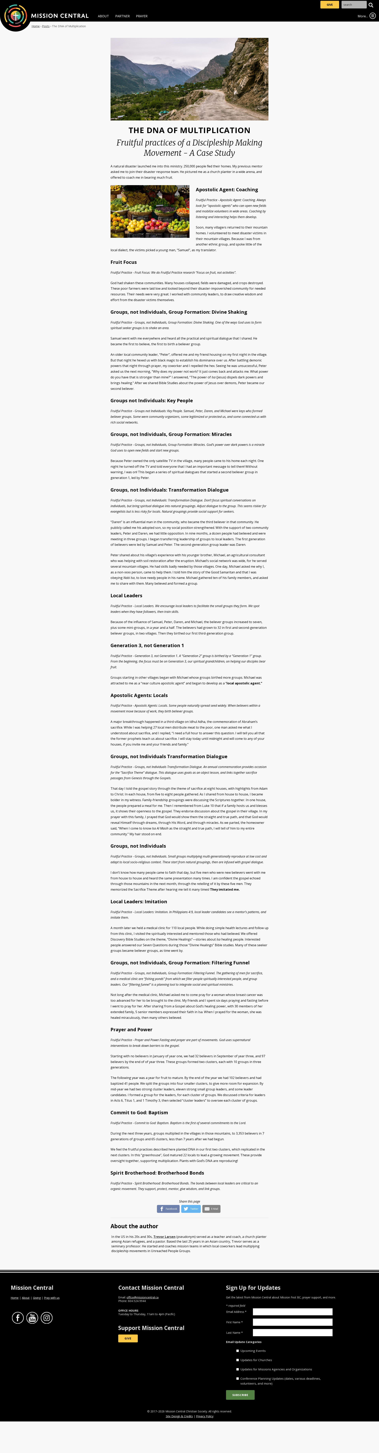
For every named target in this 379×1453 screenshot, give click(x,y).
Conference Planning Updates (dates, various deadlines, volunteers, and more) (280, 1380)
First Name (234, 1322)
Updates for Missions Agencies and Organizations (276, 1369)
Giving (37, 1298)
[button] (371, 5)
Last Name (234, 1332)
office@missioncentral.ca (143, 1297)
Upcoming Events (253, 1351)
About (103, 16)
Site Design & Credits (179, 1416)
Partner (122, 16)
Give (330, 5)
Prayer (141, 16)
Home (36, 26)
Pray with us (52, 1298)
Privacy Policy (204, 1416)
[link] (373, 16)
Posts (46, 26)
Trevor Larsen (164, 1237)
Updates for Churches (256, 1360)
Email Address (236, 1312)
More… (363, 16)
